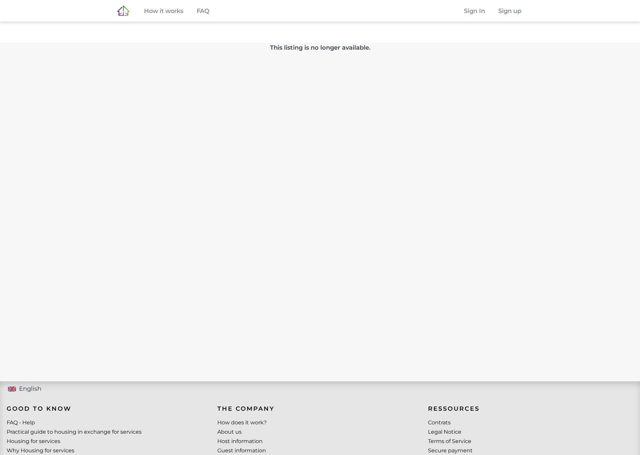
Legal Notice (444, 432)
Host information (240, 441)
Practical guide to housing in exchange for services (74, 432)
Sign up (509, 11)
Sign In (474, 11)
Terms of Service (449, 441)
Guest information (241, 450)
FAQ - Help (21, 422)
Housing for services (33, 441)
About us (229, 432)
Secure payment (450, 450)
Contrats (439, 422)
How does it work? (242, 422)
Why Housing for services (40, 450)
